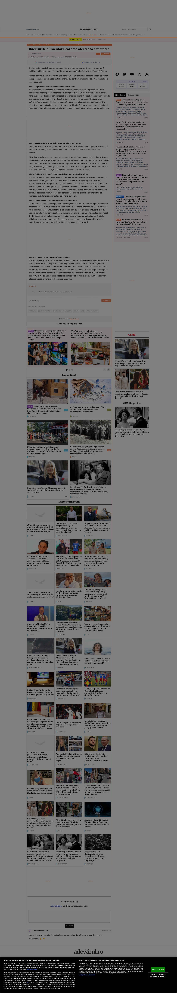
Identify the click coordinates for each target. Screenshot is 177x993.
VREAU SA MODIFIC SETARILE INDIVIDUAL (158, 975)
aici (28, 982)
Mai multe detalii (32, 969)
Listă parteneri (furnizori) (87, 975)
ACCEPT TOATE (158, 969)
